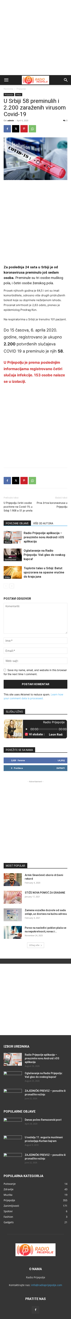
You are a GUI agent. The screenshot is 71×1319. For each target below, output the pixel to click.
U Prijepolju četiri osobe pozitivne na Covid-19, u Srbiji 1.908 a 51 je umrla (18, 506)
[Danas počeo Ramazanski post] (13, 1124)
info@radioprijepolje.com (46, 1285)
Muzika (8, 542)
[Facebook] (7, 128)
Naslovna (8, 88)
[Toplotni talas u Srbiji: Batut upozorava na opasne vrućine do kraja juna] (13, 572)
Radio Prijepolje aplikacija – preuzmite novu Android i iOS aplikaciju (44, 537)
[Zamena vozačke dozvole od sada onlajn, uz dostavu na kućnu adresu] (13, 914)
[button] (6, 80)
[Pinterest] (24, 128)
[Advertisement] (35, 37)
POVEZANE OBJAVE (17, 523)
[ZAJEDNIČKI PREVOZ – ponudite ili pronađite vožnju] (13, 1095)
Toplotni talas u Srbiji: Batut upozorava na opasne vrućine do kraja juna (44, 572)
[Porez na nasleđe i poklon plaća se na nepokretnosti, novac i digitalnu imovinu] (13, 932)
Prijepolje (21, 88)
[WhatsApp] (32, 128)
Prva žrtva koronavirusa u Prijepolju (52, 504)
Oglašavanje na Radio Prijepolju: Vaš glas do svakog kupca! (44, 555)
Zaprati (60, 768)
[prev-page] (6, 586)
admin (10, 120)
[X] (15, 128)
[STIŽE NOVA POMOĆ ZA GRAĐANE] (13, 897)
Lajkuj (61, 760)
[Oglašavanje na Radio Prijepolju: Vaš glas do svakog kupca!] (13, 555)
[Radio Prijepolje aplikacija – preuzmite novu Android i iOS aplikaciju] (13, 537)
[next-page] (11, 586)
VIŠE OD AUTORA (43, 523)
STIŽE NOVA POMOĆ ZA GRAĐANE (45, 892)
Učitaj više (34, 945)
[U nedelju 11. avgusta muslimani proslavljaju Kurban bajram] (13, 1141)
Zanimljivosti (10, 559)
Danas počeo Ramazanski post (43, 1119)
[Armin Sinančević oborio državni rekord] (13, 879)
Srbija (18, 94)
